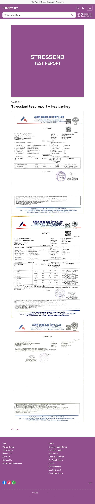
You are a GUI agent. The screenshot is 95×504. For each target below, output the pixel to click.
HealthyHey (43, 492)
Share (17, 429)
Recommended (55, 467)
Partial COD (7, 454)
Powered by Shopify (55, 492)
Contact (52, 463)
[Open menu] (90, 7)
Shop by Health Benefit (58, 447)
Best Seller (53, 454)
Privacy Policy (8, 447)
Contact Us (7, 460)
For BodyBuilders (56, 460)
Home (51, 444)
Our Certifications (56, 473)
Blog (4, 444)
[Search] (72, 15)
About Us (6, 457)
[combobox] (39, 15)
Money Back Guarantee (12, 463)
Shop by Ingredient (56, 457)
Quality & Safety (55, 470)
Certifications (7, 450)
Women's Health (55, 450)
